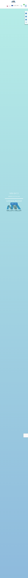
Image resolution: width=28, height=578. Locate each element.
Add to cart (14, 204)
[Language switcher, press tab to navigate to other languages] (8, 6)
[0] (21, 6)
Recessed (18, 201)
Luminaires (10, 201)
